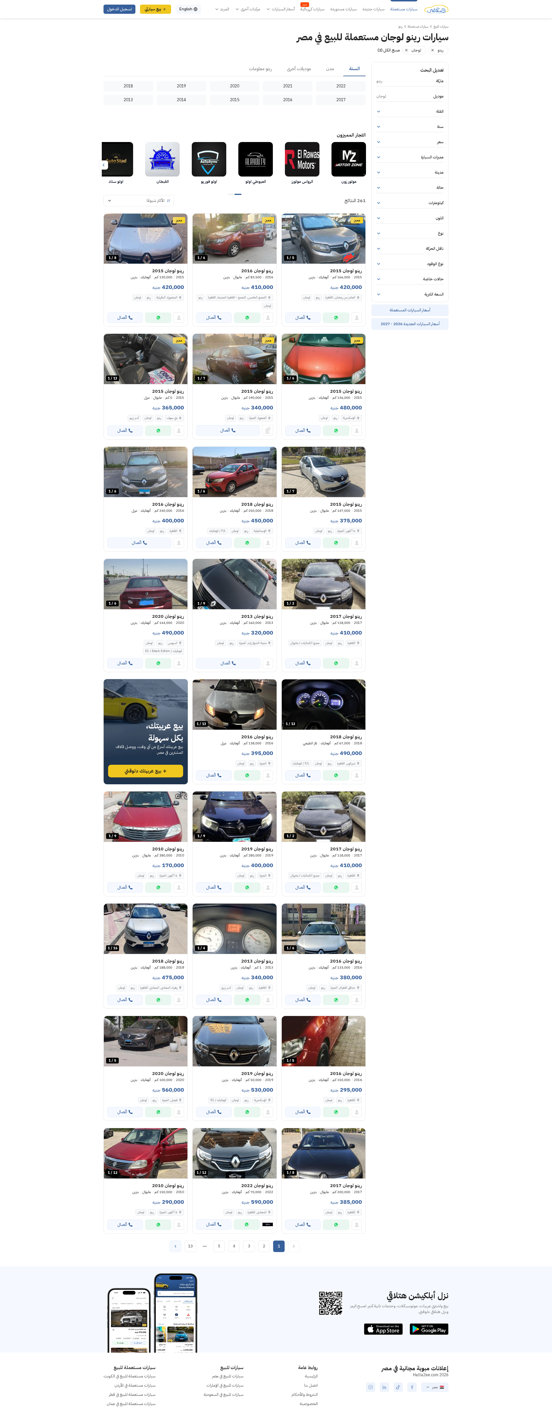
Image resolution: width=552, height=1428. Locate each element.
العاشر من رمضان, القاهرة (340, 297)
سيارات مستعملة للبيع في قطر (132, 1394)
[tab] (354, 69)
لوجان (306, 297)
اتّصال (300, 318)
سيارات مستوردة (343, 9)
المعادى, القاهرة (257, 1212)
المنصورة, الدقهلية (166, 297)
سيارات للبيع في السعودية (224, 1394)
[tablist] (234, 69)
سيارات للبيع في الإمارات (225, 1385)
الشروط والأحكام (305, 1394)
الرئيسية (311, 1376)
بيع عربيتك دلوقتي (142, 771)
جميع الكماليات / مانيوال (305, 643)
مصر (435, 1387)
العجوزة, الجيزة (258, 417)
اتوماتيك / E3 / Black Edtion (163, 651)
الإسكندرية (349, 417)
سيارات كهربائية (312, 9)
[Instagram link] (370, 1387)
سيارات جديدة (374, 9)
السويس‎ (172, 643)
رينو (318, 297)
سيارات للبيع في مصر (228, 1376)
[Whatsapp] (336, 318)
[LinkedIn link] (384, 1387)
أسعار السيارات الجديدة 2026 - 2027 (410, 324)
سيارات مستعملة (403, 9)
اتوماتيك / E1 (218, 1100)
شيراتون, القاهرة (346, 763)
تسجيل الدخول (119, 9)
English (185, 9)
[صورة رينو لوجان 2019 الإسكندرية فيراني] (234, 1041)
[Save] (288, 220)
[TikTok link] (398, 1387)
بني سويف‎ (172, 417)
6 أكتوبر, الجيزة (346, 530)
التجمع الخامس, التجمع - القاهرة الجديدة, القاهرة (237, 297)
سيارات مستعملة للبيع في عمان (131, 1404)
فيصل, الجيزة (169, 1100)
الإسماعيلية (260, 530)
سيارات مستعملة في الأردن (135, 1385)
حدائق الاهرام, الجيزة (343, 987)
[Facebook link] (412, 1387)
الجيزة (263, 763)
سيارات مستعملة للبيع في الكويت (129, 1376)
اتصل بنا (311, 1385)
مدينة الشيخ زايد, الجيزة (253, 643)
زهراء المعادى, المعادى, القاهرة (158, 987)
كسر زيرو (134, 417)
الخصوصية (309, 1404)
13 (190, 1246)
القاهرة (173, 530)
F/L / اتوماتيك (217, 530)
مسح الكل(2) (388, 50)
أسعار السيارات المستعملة (410, 310)
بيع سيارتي (153, 9)
